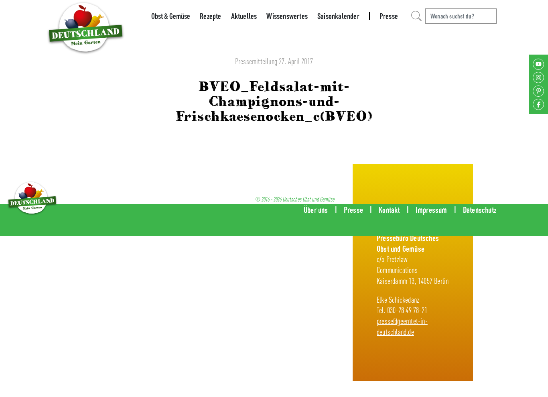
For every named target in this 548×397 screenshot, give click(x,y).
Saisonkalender (338, 16)
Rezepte (210, 16)
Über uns (316, 209)
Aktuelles (244, 16)
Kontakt (389, 209)
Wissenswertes (287, 16)
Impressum (431, 209)
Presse (389, 16)
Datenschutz (480, 209)
